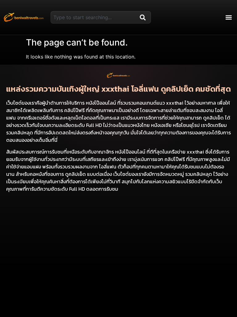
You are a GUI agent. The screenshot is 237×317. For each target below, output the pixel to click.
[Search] (144, 17)
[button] (229, 17)
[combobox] (94, 17)
